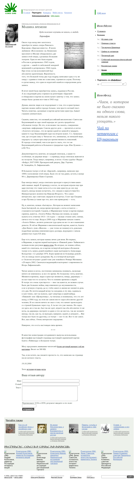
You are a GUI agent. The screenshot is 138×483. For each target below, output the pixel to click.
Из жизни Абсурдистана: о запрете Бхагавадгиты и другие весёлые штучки (57, 430)
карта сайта (18, 477)
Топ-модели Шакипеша (110, 47)
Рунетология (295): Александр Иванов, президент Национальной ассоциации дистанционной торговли (58, 457)
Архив (104, 70)
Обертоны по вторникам (111, 74)
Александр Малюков (38, 477)
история (30, 369)
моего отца (49, 245)
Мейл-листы (58, 13)
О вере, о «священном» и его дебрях (121, 427)
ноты (43, 369)
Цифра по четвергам (109, 52)
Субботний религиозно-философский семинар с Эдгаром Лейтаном (26, 433)
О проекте (101, 31)
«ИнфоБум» (116, 80)
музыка (37, 369)
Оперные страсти (108, 43)
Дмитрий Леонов (56, 477)
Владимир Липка (75, 477)
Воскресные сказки (109, 66)
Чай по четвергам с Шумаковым (107, 133)
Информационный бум (40, 16)
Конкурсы (47, 13)
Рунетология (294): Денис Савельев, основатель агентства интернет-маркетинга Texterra (89, 455)
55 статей (9, 46)
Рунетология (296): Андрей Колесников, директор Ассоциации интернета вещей (25, 454)
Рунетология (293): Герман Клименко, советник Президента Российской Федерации (121, 455)
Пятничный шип (107, 56)
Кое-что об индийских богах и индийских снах (25, 427)
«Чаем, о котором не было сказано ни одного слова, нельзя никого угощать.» (113, 111)
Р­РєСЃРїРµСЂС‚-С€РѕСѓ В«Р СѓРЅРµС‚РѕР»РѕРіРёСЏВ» (37, 446)
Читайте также (14, 420)
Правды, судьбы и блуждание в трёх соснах (89, 427)
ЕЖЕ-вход (101, 13)
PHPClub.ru (90, 477)
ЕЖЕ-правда (55, 16)
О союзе (26, 13)
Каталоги (68, 13)
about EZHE (8, 477)
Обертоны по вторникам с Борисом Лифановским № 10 (41, 24)
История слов (107, 39)
